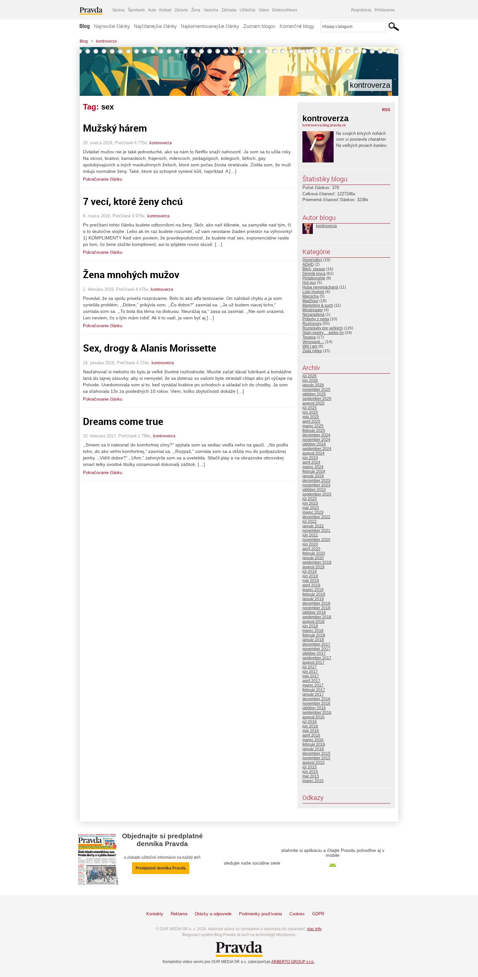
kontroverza (106, 41)
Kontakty (154, 913)
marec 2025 (313, 426)
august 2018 (313, 621)
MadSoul (310, 301)
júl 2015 (309, 767)
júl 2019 (309, 571)
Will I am (309, 346)
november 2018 (316, 608)
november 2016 (316, 703)
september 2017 (316, 658)
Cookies (297, 913)
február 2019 (313, 594)
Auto (152, 10)
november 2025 (316, 389)
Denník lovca (313, 273)
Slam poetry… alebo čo (323, 332)
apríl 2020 (311, 548)
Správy (118, 10)
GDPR (318, 913)
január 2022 (313, 526)
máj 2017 (310, 676)
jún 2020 (310, 544)
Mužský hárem (115, 128)
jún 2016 (310, 726)
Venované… (313, 342)
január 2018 (313, 639)
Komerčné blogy (297, 26)
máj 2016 (310, 730)
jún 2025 (310, 412)
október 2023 (314, 489)
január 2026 (313, 385)
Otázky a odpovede (213, 913)
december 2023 (316, 480)
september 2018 (316, 617)
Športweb (136, 10)
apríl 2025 (311, 421)
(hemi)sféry (312, 260)
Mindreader (312, 310)
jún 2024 (310, 458)
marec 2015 (313, 780)
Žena (195, 10)
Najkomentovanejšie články (210, 26)
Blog (84, 26)
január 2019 (313, 599)
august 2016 (313, 717)
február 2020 (313, 553)
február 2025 (313, 430)
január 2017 (313, 694)
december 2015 (316, 753)
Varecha (211, 10)
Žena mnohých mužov (131, 274)
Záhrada (228, 10)
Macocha (310, 296)
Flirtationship (313, 278)
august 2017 (313, 662)
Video (264, 10)
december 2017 (316, 644)
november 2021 (316, 530)
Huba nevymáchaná (320, 287)
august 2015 (313, 762)
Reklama (179, 913)
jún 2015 (310, 771)
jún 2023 (310, 503)
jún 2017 (310, 671)
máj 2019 (310, 580)
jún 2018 (310, 626)
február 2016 (313, 744)
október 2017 (314, 653)
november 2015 (316, 758)
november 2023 (316, 485)
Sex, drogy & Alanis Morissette (149, 347)
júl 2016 (309, 721)
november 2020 (316, 539)
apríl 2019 (311, 585)
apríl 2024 (311, 462)
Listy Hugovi (313, 291)
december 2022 (316, 517)
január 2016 (313, 749)
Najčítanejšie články (155, 26)
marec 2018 (313, 630)
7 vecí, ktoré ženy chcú (133, 201)
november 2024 (316, 439)
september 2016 (316, 712)
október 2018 (314, 612)
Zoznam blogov (259, 26)
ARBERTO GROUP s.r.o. (292, 961)
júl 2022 (309, 521)
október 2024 (314, 444)
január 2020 (313, 558)
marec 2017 (313, 685)
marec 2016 (313, 740)
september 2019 (316, 562)
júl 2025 (309, 407)
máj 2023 (310, 508)
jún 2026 (310, 380)
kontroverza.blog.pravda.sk (324, 125)
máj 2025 (310, 417)
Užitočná (247, 10)
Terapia (309, 337)
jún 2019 (310, 576)
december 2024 (316, 435)
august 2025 (313, 403)
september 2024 (316, 448)
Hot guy (309, 282)
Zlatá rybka (312, 351)
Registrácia (361, 10)
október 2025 (314, 394)
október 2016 (314, 708)
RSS (386, 110)
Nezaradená (313, 314)
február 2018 (313, 635)
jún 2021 (310, 535)
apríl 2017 (311, 680)
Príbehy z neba (315, 319)
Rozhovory (312, 323)
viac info (314, 929)
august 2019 (313, 567)
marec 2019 (313, 589)
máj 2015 (310, 776)
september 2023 (316, 494)
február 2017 (313, 690)
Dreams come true (123, 421)
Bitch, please (313, 269)
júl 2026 (309, 376)
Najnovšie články (112, 26)
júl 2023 (309, 498)
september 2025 (316, 398)
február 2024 (313, 471)
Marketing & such (317, 305)
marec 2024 (313, 467)
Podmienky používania (260, 913)
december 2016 (316, 699)
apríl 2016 (311, 735)
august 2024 (313, 453)
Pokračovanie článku (102, 179)
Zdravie (181, 10)
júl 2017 (309, 667)
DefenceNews (284, 10)
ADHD (308, 264)
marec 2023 (313, 512)
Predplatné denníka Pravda (161, 868)
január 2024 (313, 476)
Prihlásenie (385, 10)
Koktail (165, 10)
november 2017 (316, 649)
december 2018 (316, 603)
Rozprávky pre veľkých (322, 328)
